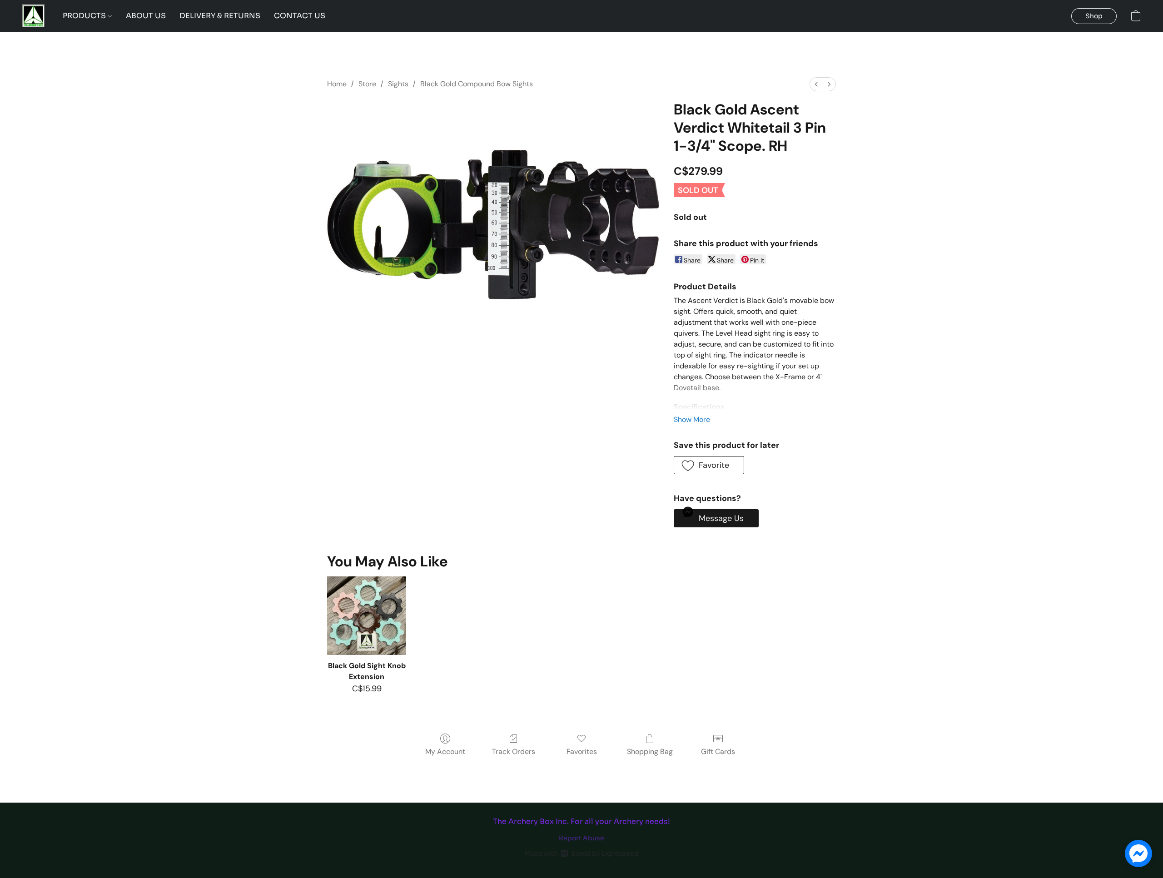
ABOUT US (146, 15)
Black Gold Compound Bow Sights (476, 84)
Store (367, 84)
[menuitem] (816, 84)
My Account (445, 751)
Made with (581, 853)
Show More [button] (692, 419)
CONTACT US (299, 15)
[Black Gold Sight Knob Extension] (366, 615)
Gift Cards (718, 751)
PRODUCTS (85, 15)
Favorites (582, 751)
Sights (398, 84)
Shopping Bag (650, 751)
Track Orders (513, 751)
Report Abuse (581, 838)
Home (337, 84)
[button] (33, 16)
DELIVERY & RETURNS (219, 15)
